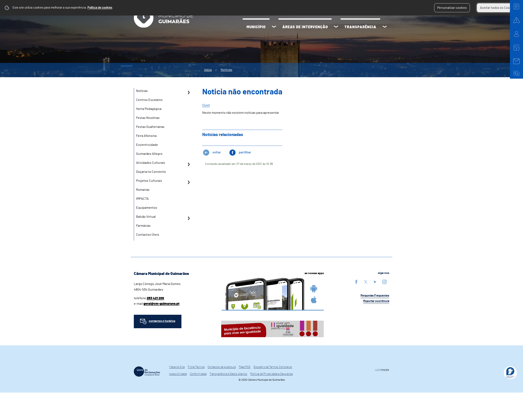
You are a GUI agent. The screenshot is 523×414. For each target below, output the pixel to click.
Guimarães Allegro (149, 153)
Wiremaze (382, 370)
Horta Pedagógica (148, 108)
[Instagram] (384, 282)
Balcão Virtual (146, 216)
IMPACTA (142, 198)
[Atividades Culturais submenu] (188, 164)
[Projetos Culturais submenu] (188, 182)
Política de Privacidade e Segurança (271, 374)
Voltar (216, 152)
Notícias (226, 69)
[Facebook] (356, 282)
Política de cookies (99, 7)
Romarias (143, 189)
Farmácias (143, 225)
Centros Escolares (149, 100)
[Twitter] (365, 282)
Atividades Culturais (150, 162)
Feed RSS (244, 367)
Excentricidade (147, 144)
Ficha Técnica (196, 367)
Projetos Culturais (149, 180)
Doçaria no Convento (151, 171)
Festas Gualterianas (150, 126)
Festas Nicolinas (148, 117)
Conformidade (198, 374)
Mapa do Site (177, 367)
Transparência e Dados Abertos (228, 374)
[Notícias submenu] (188, 92)
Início (208, 69)
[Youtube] (375, 282)
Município (256, 27)
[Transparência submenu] (384, 27)
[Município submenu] (273, 27)
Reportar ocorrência (376, 301)
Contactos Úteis (147, 234)
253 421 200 (155, 298)
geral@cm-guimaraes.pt (161, 303)
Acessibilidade (178, 374)
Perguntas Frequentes (375, 295)
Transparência (360, 27)
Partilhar (245, 152)
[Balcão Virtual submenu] (188, 218)
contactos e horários (162, 321)
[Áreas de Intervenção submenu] (336, 27)
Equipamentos (146, 207)
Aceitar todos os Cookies (498, 7)
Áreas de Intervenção (305, 27)
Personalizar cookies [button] (452, 7)
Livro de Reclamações (147, 371)
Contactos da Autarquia (222, 367)
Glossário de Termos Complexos (273, 367)
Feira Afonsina (146, 135)
